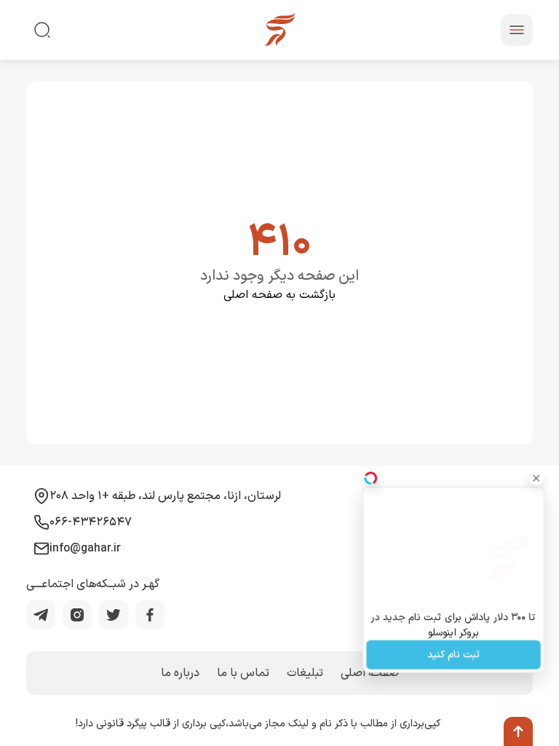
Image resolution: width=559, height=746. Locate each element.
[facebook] (149, 614)
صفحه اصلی (370, 673)
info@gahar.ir (85, 548)
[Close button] (536, 478)
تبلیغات (305, 673)
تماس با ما (243, 673)
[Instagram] (77, 614)
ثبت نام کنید (453, 655)
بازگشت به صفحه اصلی (279, 295)
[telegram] (40, 614)
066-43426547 (90, 522)
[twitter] (113, 614)
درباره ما (180, 673)
